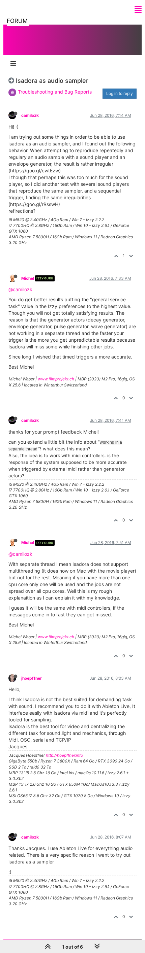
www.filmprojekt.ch (56, 378)
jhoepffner (31, 678)
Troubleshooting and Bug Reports (55, 92)
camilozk (30, 115)
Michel (27, 278)
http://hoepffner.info (64, 755)
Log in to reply (119, 93)
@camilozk (20, 289)
